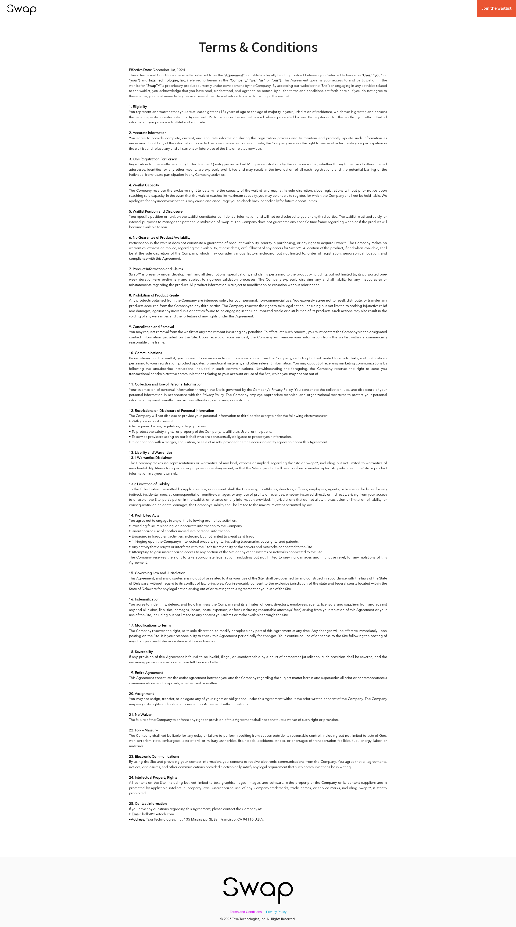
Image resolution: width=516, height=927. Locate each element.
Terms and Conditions (246, 912)
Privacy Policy (276, 912)
